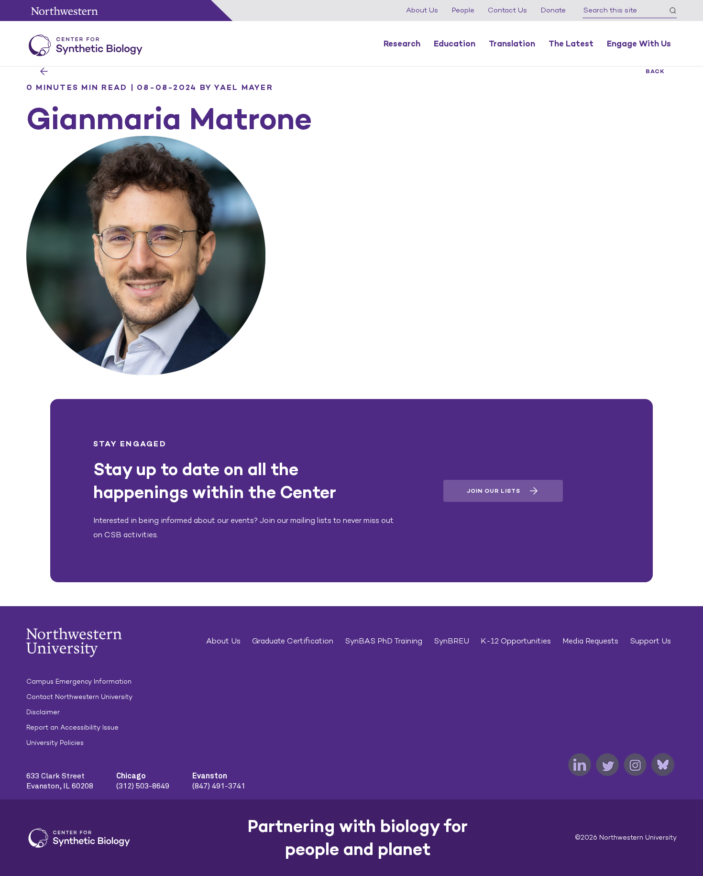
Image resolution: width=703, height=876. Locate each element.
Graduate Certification (292, 640)
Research (402, 43)
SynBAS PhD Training (383, 640)
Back (655, 71)
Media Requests (590, 640)
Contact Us (507, 10)
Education (454, 43)
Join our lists (493, 491)
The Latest (571, 43)
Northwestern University (64, 11)
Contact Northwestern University (79, 697)
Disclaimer (43, 712)
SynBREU (451, 640)
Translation (512, 43)
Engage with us (639, 43)
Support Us (650, 640)
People (462, 10)
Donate (553, 10)
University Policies (55, 743)
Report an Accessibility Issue (72, 727)
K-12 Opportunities (516, 640)
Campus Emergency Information (79, 681)
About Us (422, 10)
